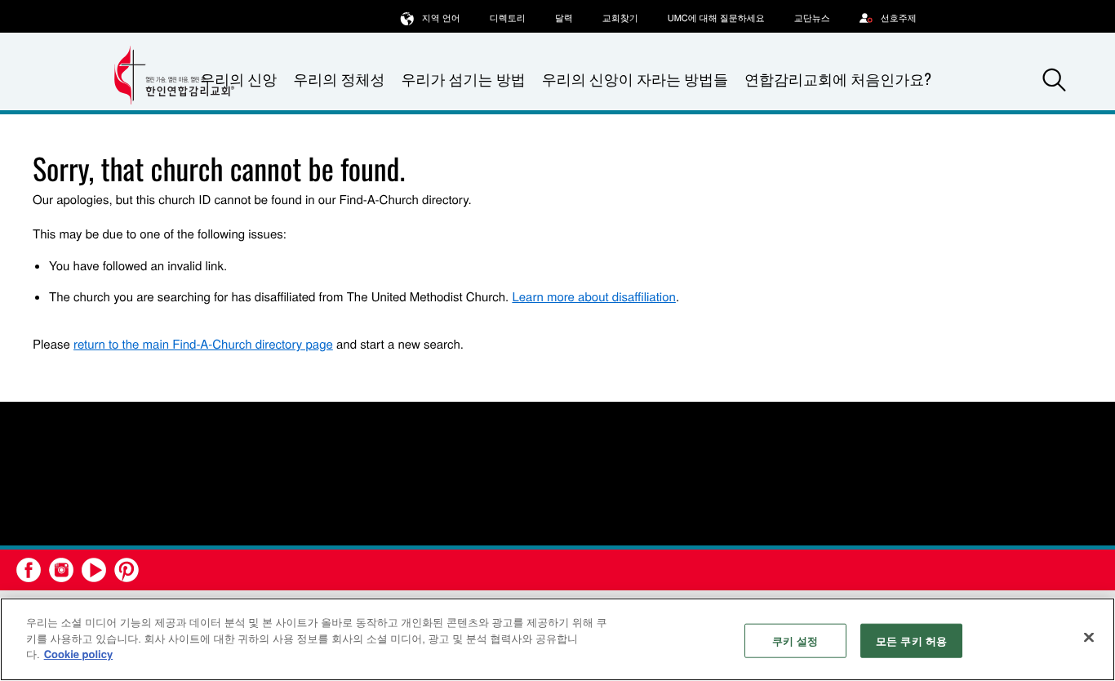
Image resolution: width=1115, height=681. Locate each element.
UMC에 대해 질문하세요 (716, 17)
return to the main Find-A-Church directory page (203, 344)
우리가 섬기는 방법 (463, 79)
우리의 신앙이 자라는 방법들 (635, 79)
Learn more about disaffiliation (593, 296)
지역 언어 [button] (441, 17)
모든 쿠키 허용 (911, 640)
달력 (564, 17)
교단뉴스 (812, 17)
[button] (1054, 80)
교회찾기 (620, 17)
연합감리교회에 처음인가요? (837, 79)
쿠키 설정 (795, 640)
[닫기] (1089, 638)
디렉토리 (508, 17)
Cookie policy (78, 653)
